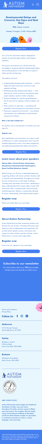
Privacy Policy (6, 312)
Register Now (21, 49)
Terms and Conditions (9, 309)
